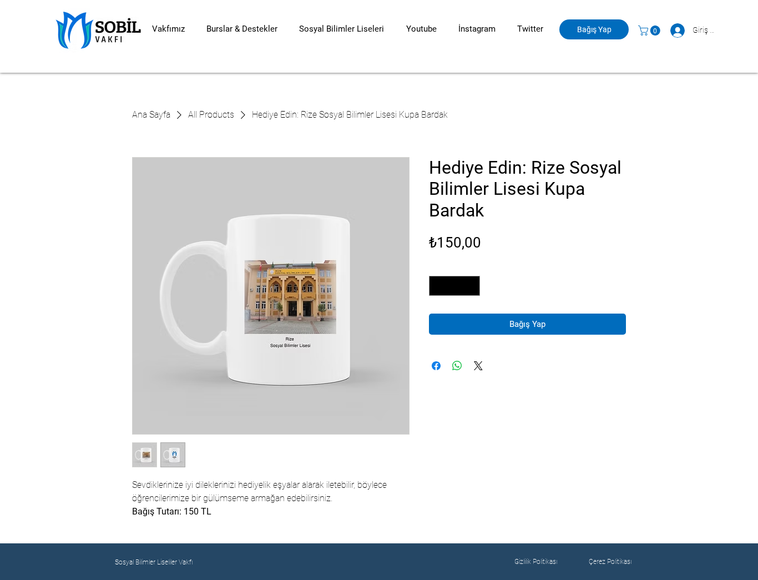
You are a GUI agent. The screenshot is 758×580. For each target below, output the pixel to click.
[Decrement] (437, 285)
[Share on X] (478, 365)
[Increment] (472, 285)
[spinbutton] (455, 285)
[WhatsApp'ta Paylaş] (457, 365)
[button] (168, 29)
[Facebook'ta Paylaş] (436, 365)
